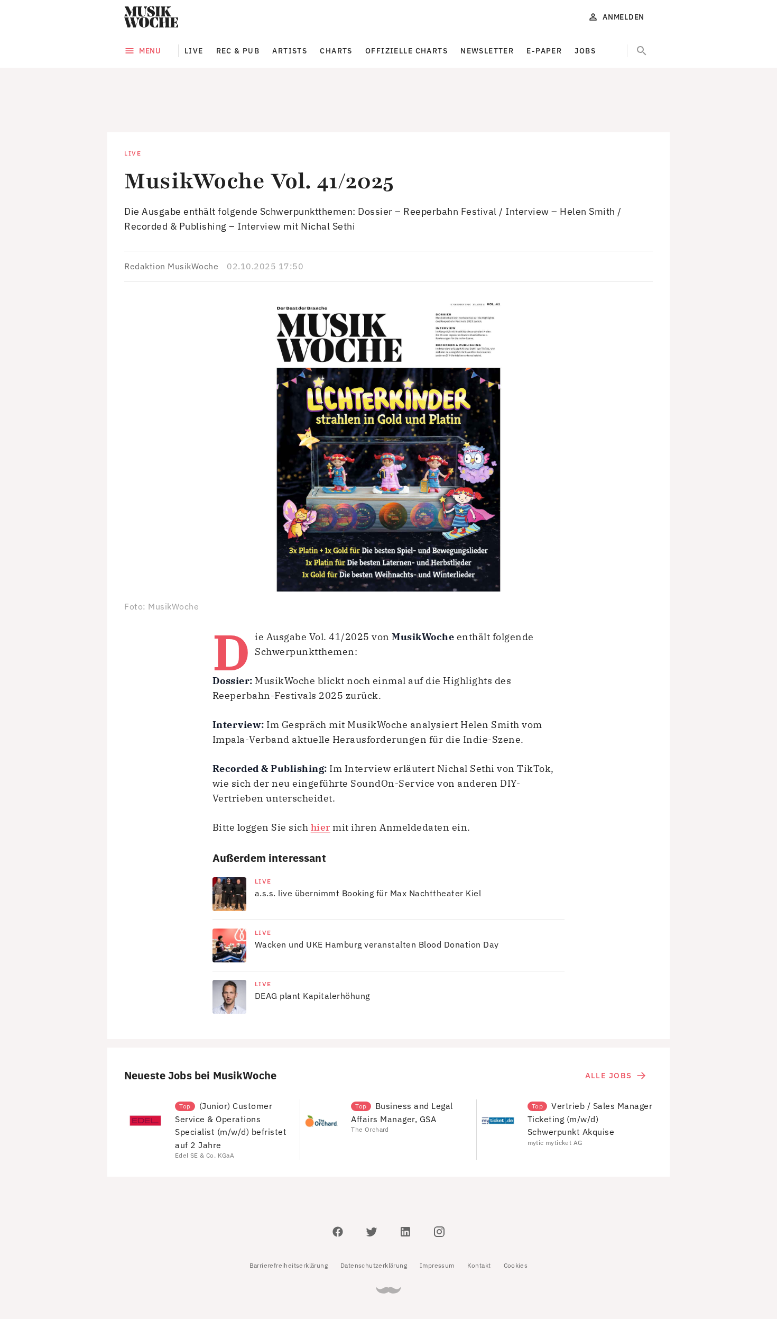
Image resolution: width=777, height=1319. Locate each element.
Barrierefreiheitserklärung (288, 1218)
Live (194, 51)
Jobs (585, 51)
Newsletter (487, 51)
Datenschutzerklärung (373, 1218)
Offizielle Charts (406, 51)
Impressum (437, 1218)
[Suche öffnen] (641, 50)
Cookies (516, 1218)
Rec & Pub (238, 51)
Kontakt (479, 1218)
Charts (336, 51)
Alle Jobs (608, 1028)
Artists (289, 51)
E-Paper (544, 51)
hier (320, 780)
